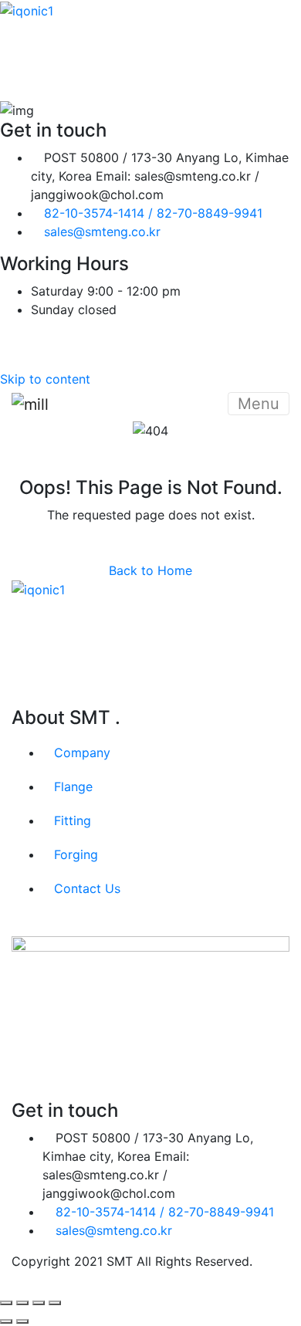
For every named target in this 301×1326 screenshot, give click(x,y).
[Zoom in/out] (6, 1303)
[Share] (38, 1303)
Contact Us (87, 888)
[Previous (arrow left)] (6, 1321)
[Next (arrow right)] (22, 1321)
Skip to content (45, 379)
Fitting (72, 820)
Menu (258, 403)
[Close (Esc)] (55, 1303)
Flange (73, 786)
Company (82, 752)
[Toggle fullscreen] (22, 1303)
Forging (76, 854)
